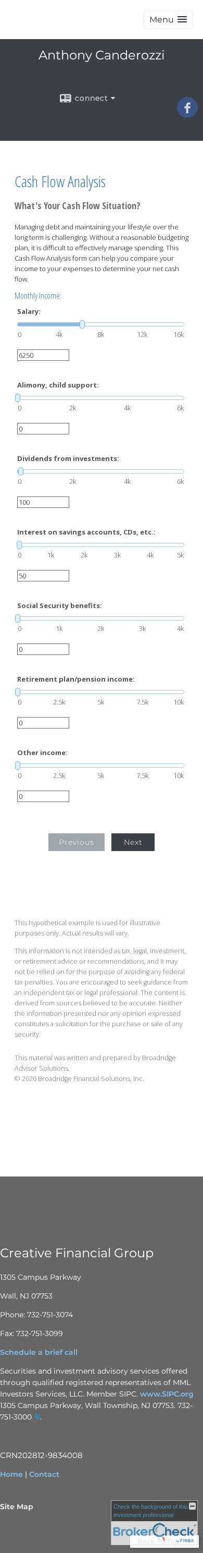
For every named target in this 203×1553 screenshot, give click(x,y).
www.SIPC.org (167, 1394)
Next (133, 842)
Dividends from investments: (68, 458)
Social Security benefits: (59, 605)
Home (11, 1474)
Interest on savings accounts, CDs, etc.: (86, 532)
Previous (76, 842)
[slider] (100, 324)
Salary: (29, 311)
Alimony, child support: (58, 385)
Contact (44, 1474)
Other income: (42, 752)
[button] (168, 19)
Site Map (16, 1506)
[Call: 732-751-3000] (36, 1418)
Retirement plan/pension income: (76, 679)
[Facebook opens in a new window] (187, 114)
